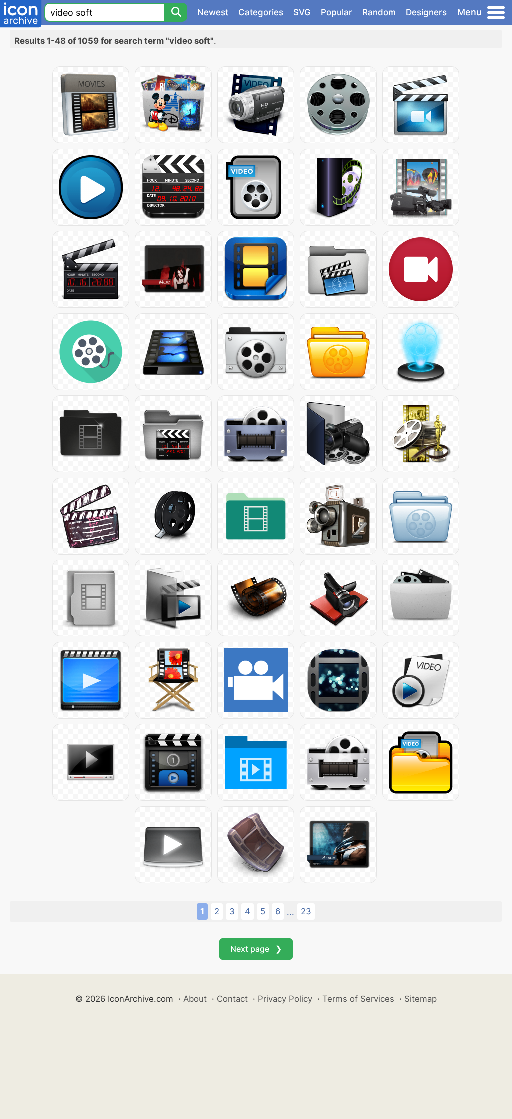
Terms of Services (358, 999)
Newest (213, 12)
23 (306, 911)
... (290, 912)
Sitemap (420, 999)
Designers (426, 12)
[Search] (176, 12)
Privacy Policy (285, 999)
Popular (336, 12)
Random (379, 12)
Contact (232, 999)
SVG (302, 12)
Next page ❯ (256, 949)
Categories (261, 12)
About (195, 999)
